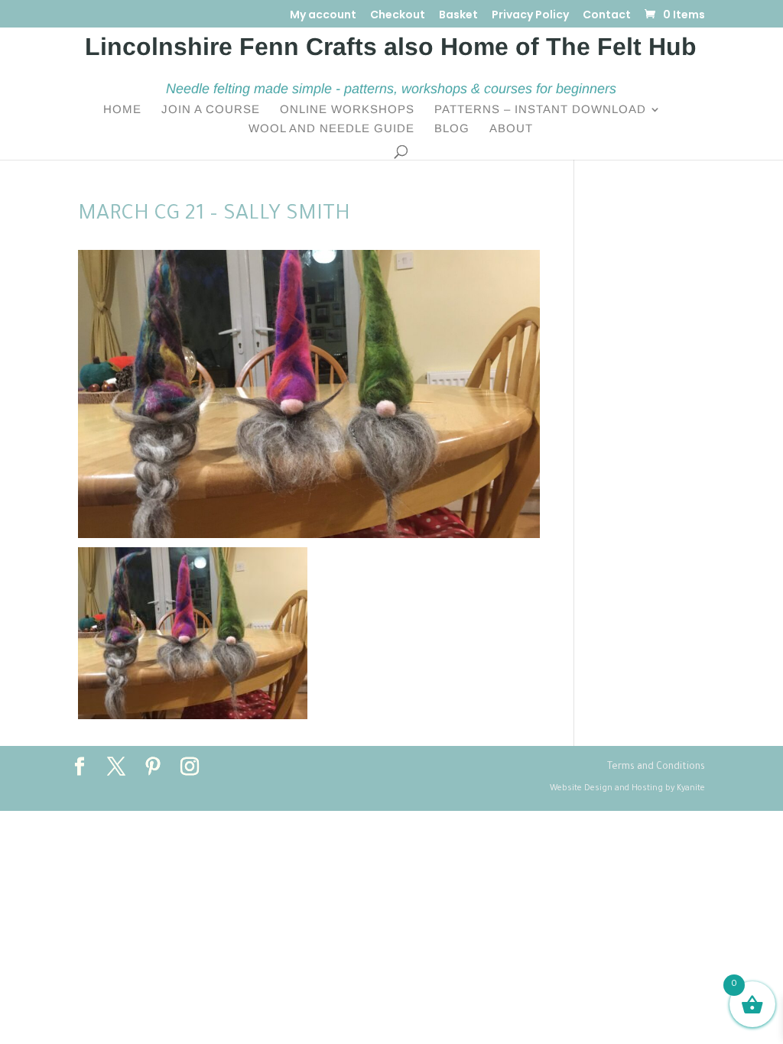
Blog (451, 129)
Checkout (397, 15)
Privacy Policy (530, 15)
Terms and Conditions (656, 767)
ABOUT (511, 129)
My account (323, 15)
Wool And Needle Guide (331, 129)
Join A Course (210, 109)
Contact (607, 15)
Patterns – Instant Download (540, 109)
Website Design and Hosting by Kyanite (627, 788)
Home (122, 109)
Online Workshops (347, 109)
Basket (458, 15)
